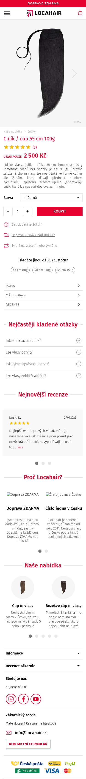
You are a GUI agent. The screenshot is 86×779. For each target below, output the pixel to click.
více (20, 447)
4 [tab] (49, 636)
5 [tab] (56, 636)
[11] (43, 340)
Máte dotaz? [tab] (15, 295)
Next (74, 73)
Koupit (59, 211)
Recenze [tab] (12, 305)
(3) (35, 147)
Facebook (28, 696)
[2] (43, 352)
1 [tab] (36, 463)
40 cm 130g (42, 270)
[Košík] (80, 17)
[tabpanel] (43, 433)
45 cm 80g (20, 270)
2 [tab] (43, 463)
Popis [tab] (10, 286)
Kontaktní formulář (28, 744)
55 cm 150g (65, 270)
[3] (43, 375)
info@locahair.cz (30, 732)
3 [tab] (49, 463)
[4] (43, 364)
